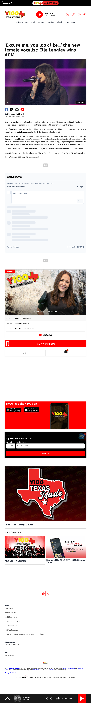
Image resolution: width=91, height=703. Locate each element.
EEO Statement (11, 617)
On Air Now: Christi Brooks (45, 311)
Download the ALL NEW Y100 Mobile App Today (65, 561)
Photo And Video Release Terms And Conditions (24, 634)
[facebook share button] (6, 109)
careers (51, 670)
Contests (41, 22)
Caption (80, 102)
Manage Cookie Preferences (14, 673)
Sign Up (45, 453)
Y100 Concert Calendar (15, 561)
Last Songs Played (22, 22)
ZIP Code (9, 442)
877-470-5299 (46, 343)
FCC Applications (11, 630)
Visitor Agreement (69, 668)
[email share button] (17, 109)
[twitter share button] (11, 109)
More (73, 22)
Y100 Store (50, 22)
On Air (33, 22)
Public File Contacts (12, 621)
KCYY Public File (11, 626)
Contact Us (9, 608)
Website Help (10, 655)
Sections (6, 3)
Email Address (21, 442)
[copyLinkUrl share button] (22, 109)
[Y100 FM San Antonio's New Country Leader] (45, 3)
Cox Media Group (14, 668)
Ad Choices (36, 670)
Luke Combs (50, 15)
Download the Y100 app (21, 403)
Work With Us (10, 613)
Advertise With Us (63, 22)
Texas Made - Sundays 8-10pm (19, 525)
